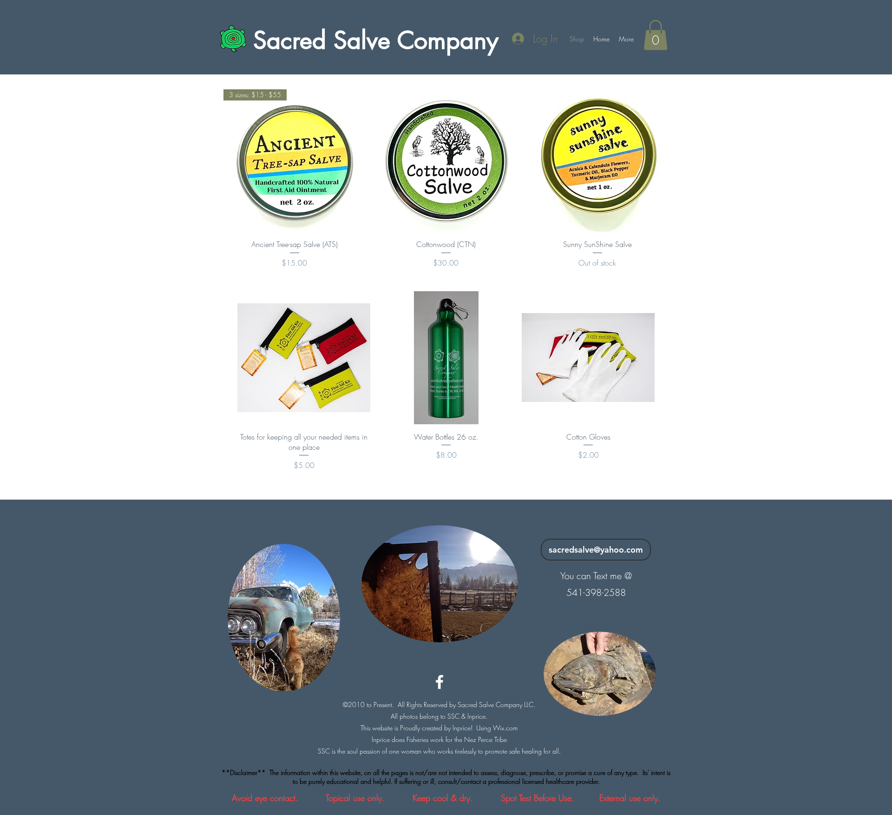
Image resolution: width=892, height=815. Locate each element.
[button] (655, 35)
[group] (446, 381)
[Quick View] (446, 160)
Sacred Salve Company (375, 40)
